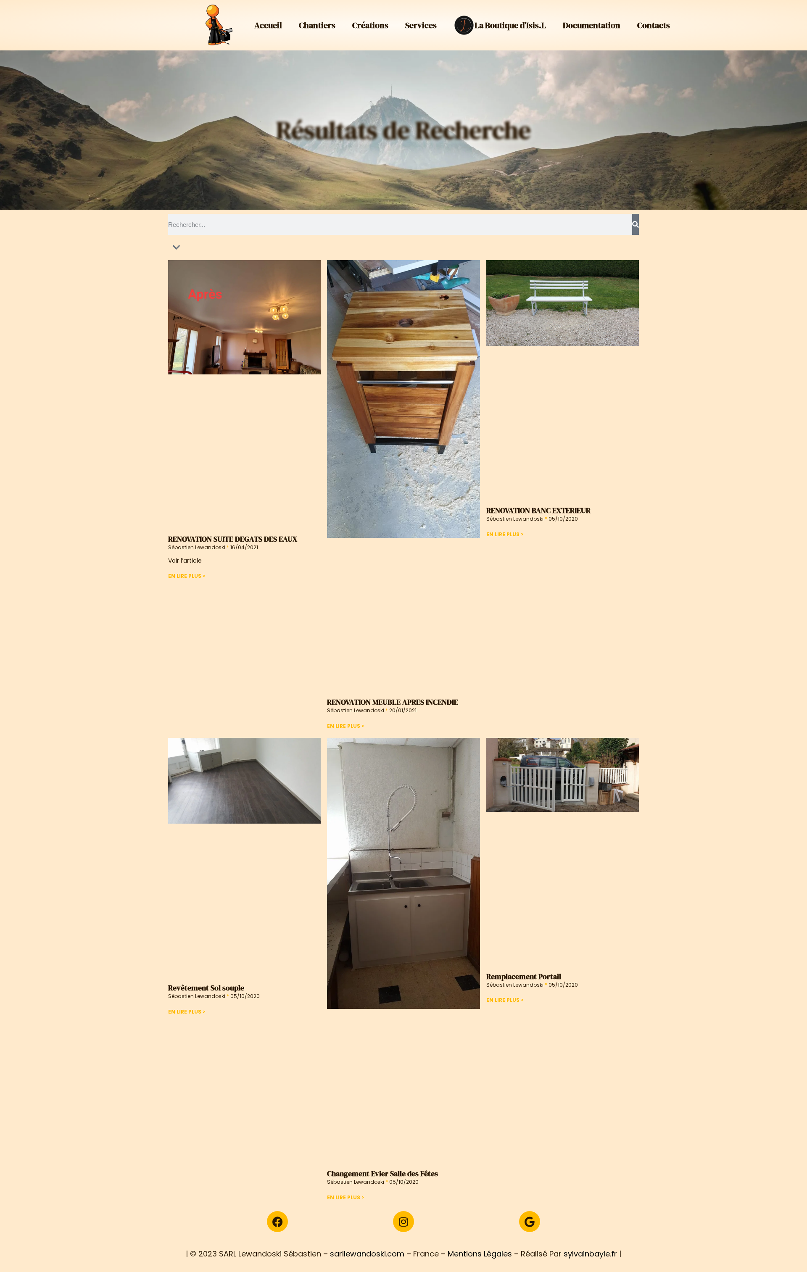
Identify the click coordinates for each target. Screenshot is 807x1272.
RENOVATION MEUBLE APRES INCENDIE (392, 702)
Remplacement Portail (523, 976)
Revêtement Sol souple (206, 987)
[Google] (529, 1221)
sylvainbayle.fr (590, 1253)
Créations (370, 25)
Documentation (591, 25)
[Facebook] (277, 1221)
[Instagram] (403, 1221)
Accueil (268, 25)
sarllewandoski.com (367, 1253)
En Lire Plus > (186, 575)
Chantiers (317, 25)
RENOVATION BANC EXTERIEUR (538, 510)
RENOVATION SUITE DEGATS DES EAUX (232, 539)
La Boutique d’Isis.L (510, 25)
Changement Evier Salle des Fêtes (382, 1173)
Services (421, 25)
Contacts (653, 25)
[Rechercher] (635, 224)
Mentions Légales (480, 1253)
